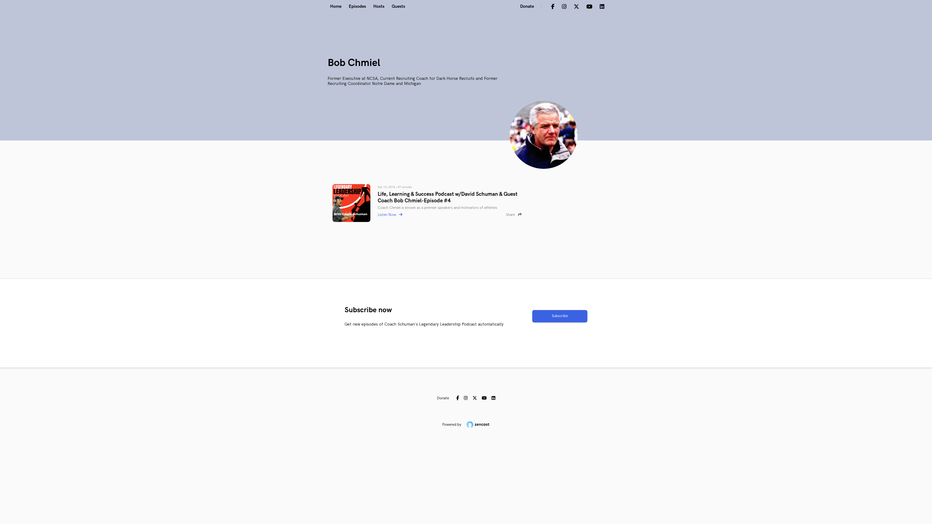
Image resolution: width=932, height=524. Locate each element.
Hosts (378, 6)
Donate (527, 6)
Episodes (357, 6)
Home (335, 6)
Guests (398, 6)
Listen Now (387, 215)
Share (511, 215)
